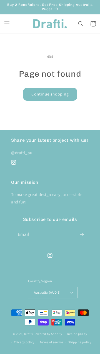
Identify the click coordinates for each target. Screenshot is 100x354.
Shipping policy (79, 342)
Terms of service (51, 342)
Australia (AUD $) (47, 292)
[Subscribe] (82, 234)
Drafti (28, 334)
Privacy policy (24, 342)
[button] (7, 24)
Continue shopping (50, 94)
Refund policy (77, 334)
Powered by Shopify (48, 334)
